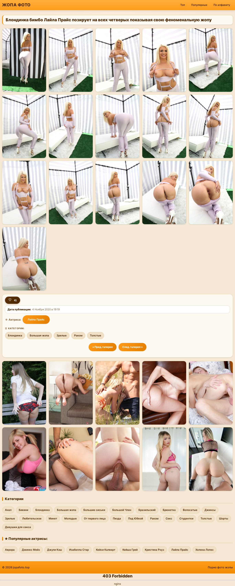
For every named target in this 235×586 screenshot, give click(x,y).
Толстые (95, 335)
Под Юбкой (135, 518)
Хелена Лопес (204, 549)
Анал (8, 510)
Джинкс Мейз (31, 549)
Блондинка (15, 335)
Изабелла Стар (79, 549)
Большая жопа (39, 335)
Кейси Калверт (105, 549)
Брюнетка (169, 510)
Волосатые (190, 510)
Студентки (186, 518)
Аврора (10, 549)
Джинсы (210, 510)
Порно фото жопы (220, 567)
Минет (53, 518)
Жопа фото (16, 4)
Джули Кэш (54, 549)
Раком (78, 335)
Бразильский (147, 510)
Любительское (31, 518)
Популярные (199, 5)
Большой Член (121, 510)
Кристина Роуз (154, 549)
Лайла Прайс (36, 319)
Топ (182, 5)
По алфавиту (221, 5)
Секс (169, 518)
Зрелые (62, 335)
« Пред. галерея (102, 347)
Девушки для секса (18, 527)
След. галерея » (132, 347)
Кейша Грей (130, 549)
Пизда (117, 518)
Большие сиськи (94, 510)
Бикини (23, 510)
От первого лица (95, 518)
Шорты (223, 518)
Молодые (70, 518)
